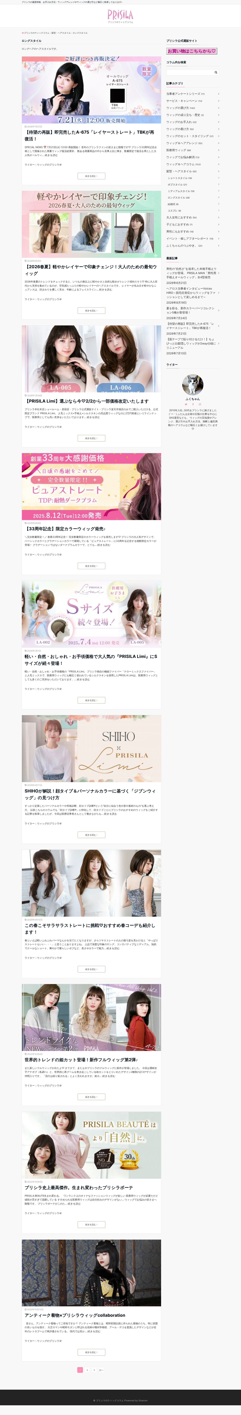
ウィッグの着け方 (180, 129)
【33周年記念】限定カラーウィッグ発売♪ (65, 528)
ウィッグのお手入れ (181, 122)
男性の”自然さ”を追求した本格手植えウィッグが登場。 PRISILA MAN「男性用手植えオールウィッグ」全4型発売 (191, 273)
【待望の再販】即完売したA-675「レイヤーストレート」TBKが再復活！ (89, 135)
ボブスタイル (177, 184)
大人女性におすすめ (181, 217)
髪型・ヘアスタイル (181, 171)
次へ (101, 1370)
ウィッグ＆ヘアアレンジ (184, 143)
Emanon (143, 1400)
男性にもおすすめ (180, 231)
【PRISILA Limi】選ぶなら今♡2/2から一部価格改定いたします (87, 401)
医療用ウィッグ (178, 150)
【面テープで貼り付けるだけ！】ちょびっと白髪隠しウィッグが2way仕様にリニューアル (191, 343)
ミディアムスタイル (181, 190)
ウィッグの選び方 (180, 108)
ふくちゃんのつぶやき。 (184, 245)
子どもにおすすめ (179, 224)
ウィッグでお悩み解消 (182, 157)
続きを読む (51, 155)
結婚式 (173, 204)
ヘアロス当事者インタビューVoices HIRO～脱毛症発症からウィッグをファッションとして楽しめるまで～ (190, 293)
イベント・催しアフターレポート (189, 238)
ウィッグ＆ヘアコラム (183, 164)
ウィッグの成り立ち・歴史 (185, 115)
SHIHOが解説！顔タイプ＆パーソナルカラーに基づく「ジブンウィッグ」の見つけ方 (90, 794)
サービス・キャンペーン (184, 100)
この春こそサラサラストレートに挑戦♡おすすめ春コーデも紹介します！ (90, 929)
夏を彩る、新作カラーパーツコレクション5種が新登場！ (190, 310)
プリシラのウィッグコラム (110, 1400)
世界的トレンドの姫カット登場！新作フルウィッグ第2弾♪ (81, 1059)
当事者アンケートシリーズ (185, 93)
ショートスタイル (180, 177)
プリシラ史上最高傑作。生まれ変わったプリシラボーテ (79, 1187)
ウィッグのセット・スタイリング (189, 136)
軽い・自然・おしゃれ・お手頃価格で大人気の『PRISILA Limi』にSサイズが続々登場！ (91, 660)
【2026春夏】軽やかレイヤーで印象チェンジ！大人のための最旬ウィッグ (91, 270)
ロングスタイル (179, 197)
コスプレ (174, 210)
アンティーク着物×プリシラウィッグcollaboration (75, 1315)
